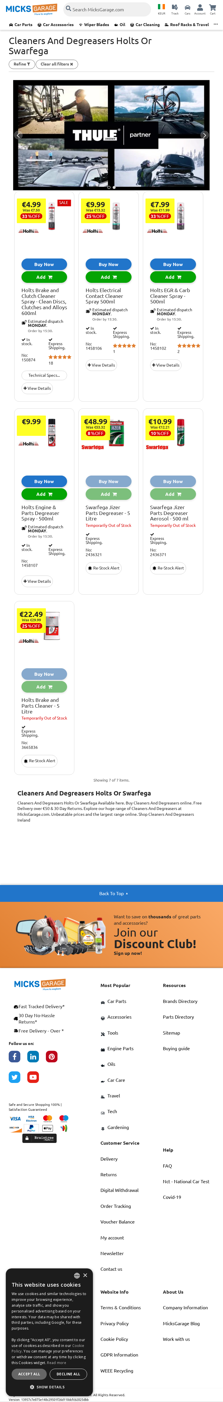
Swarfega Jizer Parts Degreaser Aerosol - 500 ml (169, 513)
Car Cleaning (148, 24)
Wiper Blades (96, 24)
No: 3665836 (29, 745)
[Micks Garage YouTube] (36, 1080)
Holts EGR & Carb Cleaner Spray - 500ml (170, 296)
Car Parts (24, 24)
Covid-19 (172, 1197)
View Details (39, 388)
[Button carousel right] (204, 135)
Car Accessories (58, 24)
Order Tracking (115, 1206)
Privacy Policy (114, 1323)
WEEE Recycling (116, 1370)
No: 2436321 (94, 552)
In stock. (26, 342)
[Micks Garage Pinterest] (55, 1059)
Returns (108, 1174)
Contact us (111, 1269)
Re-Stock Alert (106, 568)
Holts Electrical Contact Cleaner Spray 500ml (104, 296)
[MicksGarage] (32, 9)
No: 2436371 (158, 552)
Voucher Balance (117, 1221)
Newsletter (112, 1253)
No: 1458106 (94, 346)
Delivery (109, 1158)
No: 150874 (28, 357)
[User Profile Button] (200, 7)
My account (112, 1237)
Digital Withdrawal (119, 1190)
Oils (111, 1064)
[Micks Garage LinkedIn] (36, 1059)
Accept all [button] (29, 1374)
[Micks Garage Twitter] (18, 1080)
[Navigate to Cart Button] (212, 7)
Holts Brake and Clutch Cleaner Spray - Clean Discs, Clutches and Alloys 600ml (44, 301)
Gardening (118, 1127)
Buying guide (176, 1048)
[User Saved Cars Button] (187, 7)
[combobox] (77, 1276)
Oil (122, 24)
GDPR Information (119, 1354)
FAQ (167, 1165)
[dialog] (49, 1332)
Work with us (176, 1339)
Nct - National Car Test (186, 1181)
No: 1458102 (158, 346)
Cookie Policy (114, 1339)
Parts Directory (178, 1016)
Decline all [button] (68, 1374)
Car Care (116, 1080)
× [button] (85, 1275)
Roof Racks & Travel (189, 24)
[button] (49, 1386)
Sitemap (171, 1032)
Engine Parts (120, 1048)
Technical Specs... (44, 375)
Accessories (119, 1016)
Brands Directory (180, 1001)
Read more (56, 1362)
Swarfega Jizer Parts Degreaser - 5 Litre (108, 513)
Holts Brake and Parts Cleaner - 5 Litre (40, 705)
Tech (112, 1111)
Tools (112, 1032)
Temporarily (108, 525)
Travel (113, 1095)
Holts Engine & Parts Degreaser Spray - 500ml (40, 513)
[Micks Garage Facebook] (18, 1059)
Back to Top (111, 893)
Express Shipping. (56, 345)
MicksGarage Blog (181, 1323)
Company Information (185, 1307)
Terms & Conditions (120, 1307)
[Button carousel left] (18, 135)
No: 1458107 (29, 563)
